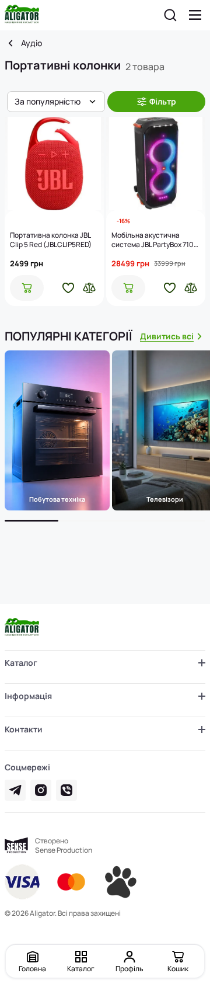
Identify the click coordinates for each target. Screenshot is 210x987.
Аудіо (31, 43)
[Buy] (27, 288)
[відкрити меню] (195, 15)
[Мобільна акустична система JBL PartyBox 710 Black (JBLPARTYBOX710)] (155, 163)
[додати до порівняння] (89, 288)
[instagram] (41, 790)
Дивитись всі (167, 336)
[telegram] (15, 790)
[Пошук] (170, 15)
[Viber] (67, 790)
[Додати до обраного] (68, 288)
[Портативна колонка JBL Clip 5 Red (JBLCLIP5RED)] (54, 163)
